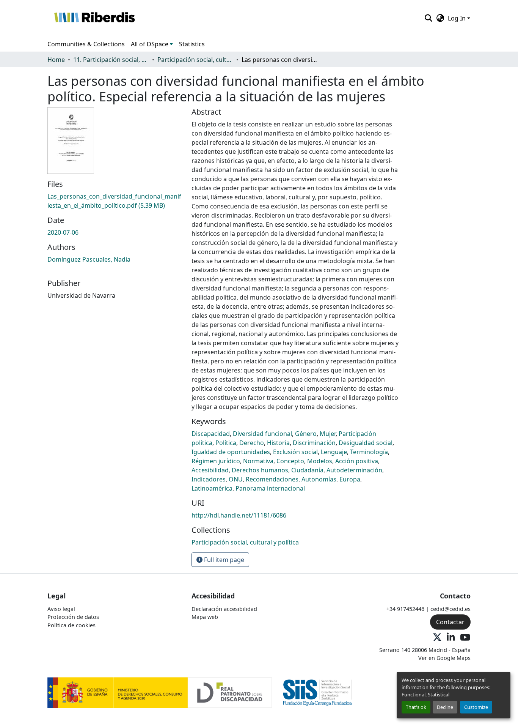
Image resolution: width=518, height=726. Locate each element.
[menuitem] (152, 44)
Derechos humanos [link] (260, 470)
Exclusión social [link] (295, 452)
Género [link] (306, 433)
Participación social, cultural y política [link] (195, 59)
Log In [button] (457, 18)
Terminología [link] (369, 452)
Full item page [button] (223, 560)
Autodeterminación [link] (354, 470)
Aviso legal (61, 608)
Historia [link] (278, 443)
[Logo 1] (159, 692)
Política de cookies (71, 625)
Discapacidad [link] (211, 433)
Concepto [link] (290, 461)
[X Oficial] (437, 638)
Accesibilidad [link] (210, 470)
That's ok (416, 707)
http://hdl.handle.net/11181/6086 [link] (239, 515)
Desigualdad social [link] (365, 443)
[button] (94, 18)
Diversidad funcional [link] (262, 433)
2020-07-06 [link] (62, 232)
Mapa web (205, 616)
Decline (445, 707)
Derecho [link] (251, 443)
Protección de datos (73, 616)
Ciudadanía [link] (307, 470)
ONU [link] (236, 479)
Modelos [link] (319, 461)
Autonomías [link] (318, 479)
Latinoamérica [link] (212, 488)
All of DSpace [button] (149, 44)
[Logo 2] (317, 692)
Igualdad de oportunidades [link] (231, 452)
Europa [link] (349, 479)
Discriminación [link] (314, 443)
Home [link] (56, 59)
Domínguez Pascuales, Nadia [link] (88, 259)
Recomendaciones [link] (272, 479)
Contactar (450, 622)
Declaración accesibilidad (224, 608)
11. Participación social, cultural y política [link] (111, 59)
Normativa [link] (258, 461)
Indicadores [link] (209, 479)
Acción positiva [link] (356, 461)
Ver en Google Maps (444, 657)
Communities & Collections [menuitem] (86, 44)
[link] (114, 201)
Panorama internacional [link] (270, 488)
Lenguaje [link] (334, 452)
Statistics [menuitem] (192, 44)
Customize (476, 707)
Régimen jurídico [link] (216, 461)
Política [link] (225, 443)
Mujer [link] (328, 433)
